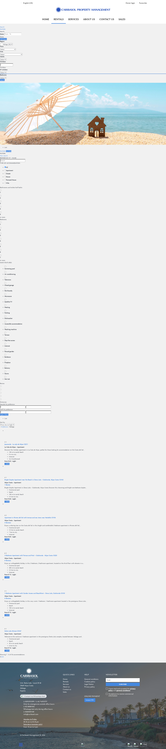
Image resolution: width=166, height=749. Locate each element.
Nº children (4, 70)
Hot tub (7, 379)
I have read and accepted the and (122, 689)
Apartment (9, 170)
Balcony (7, 368)
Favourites (143, 3)
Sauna (7, 373)
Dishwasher (8, 318)
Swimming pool (10, 269)
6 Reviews (8, 598)
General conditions (91, 679)
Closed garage (9, 285)
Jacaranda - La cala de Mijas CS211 (16, 444)
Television (8, 280)
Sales (122, 19)
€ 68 (9, 499)
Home (45, 19)
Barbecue (8, 357)
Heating (7, 307)
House (8, 177)
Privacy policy (89, 687)
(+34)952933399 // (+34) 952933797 (35, 701)
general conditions (123, 690)
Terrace (7, 335)
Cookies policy (89, 682)
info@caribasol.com (30, 714)
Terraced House (11, 180)
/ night (13, 461)
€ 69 (9, 537)
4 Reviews (8, 523)
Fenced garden (9, 351)
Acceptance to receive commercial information (120, 695)
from (6, 461)
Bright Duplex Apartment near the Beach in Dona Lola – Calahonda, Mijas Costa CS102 (34, 480)
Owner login (130, 3)
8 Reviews (8, 560)
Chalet (8, 173)
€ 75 (9, 574)
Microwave (8, 296)
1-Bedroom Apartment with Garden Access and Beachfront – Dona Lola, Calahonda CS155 (35, 593)
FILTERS (2, 29)
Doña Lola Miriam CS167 (13, 631)
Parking (7, 313)
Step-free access (10, 340)
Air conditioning (10, 274)
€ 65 (9, 461)
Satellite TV (8, 302)
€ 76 (9, 648)
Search (2, 27)
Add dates (3, 39)
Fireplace (7, 362)
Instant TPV (90, 700)
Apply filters (4, 414)
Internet (7, 346)
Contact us (106, 19)
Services (73, 19)
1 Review (7, 485)
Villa (7, 183)
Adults (2, 56)
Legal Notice (89, 684)
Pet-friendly (8, 291)
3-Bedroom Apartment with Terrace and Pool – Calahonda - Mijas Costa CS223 (31, 555)
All (7, 167)
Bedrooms (3, 75)
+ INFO (7, 464)
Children (3, 62)
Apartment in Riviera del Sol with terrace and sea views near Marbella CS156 (30, 517)
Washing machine (10, 329)
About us (89, 19)
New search (4, 156)
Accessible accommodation (13, 324)
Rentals (59, 19)
